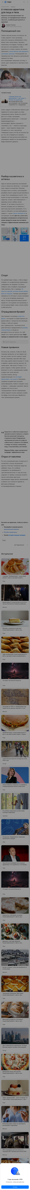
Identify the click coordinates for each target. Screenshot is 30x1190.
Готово (15, 1187)
